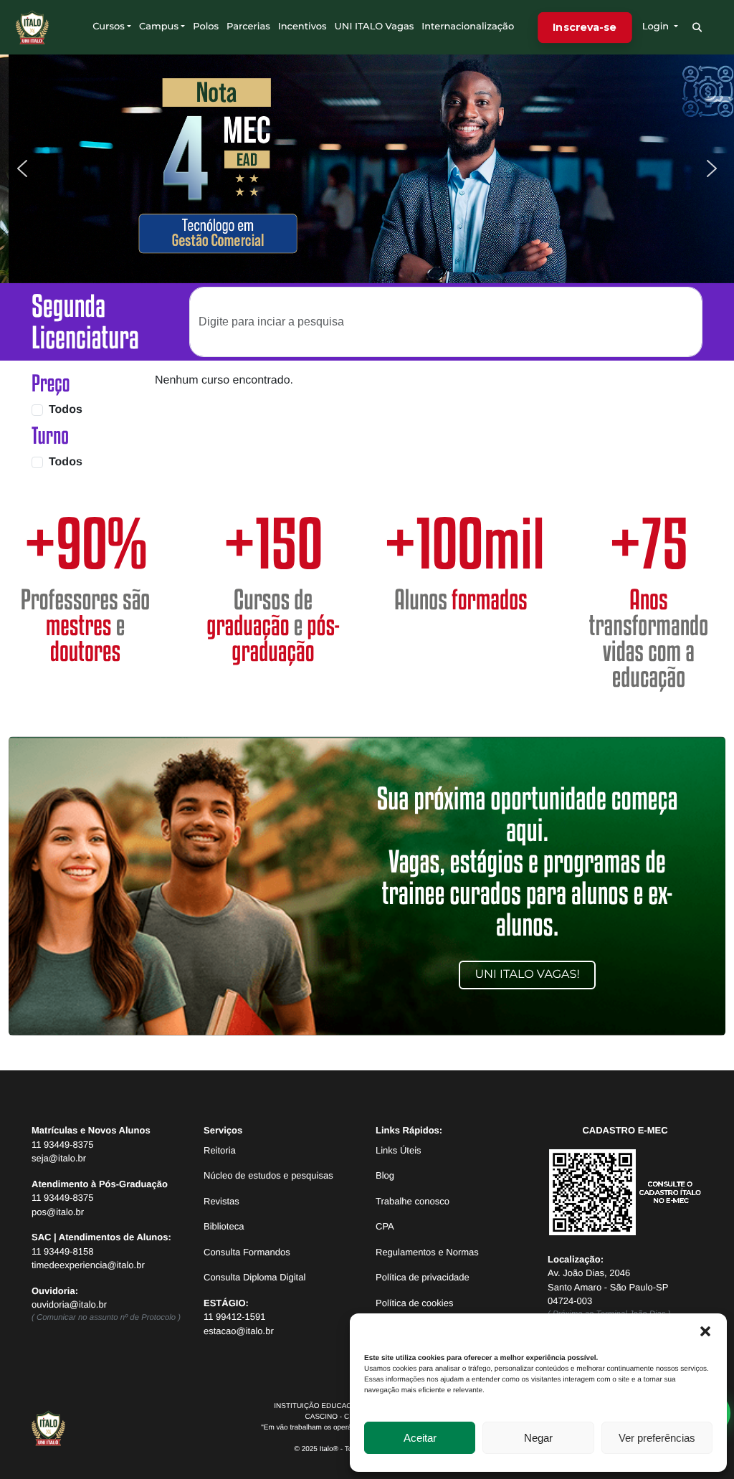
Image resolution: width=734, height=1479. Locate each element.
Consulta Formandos (247, 1252)
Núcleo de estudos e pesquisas (268, 1175)
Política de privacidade (423, 1277)
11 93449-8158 (63, 1251)
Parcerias (248, 26)
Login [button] (657, 26)
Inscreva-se (585, 26)
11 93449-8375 (63, 1144)
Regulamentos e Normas (427, 1252)
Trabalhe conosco (412, 1201)
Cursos (108, 26)
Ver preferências (657, 1438)
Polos (206, 26)
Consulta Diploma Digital (254, 1277)
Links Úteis (398, 1150)
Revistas (221, 1201)
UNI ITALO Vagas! (527, 974)
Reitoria (220, 1150)
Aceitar (420, 1438)
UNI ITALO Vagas (374, 26)
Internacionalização (467, 26)
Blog (385, 1175)
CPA (385, 1226)
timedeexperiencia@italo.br (88, 1265)
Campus (158, 26)
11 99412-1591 (235, 1316)
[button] (705, 1331)
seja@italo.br (59, 1158)
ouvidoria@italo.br (69, 1304)
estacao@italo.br (239, 1331)
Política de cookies (414, 1303)
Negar (538, 1438)
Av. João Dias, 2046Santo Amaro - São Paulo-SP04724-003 (608, 1287)
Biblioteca (224, 1226)
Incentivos (302, 26)
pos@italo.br (58, 1212)
